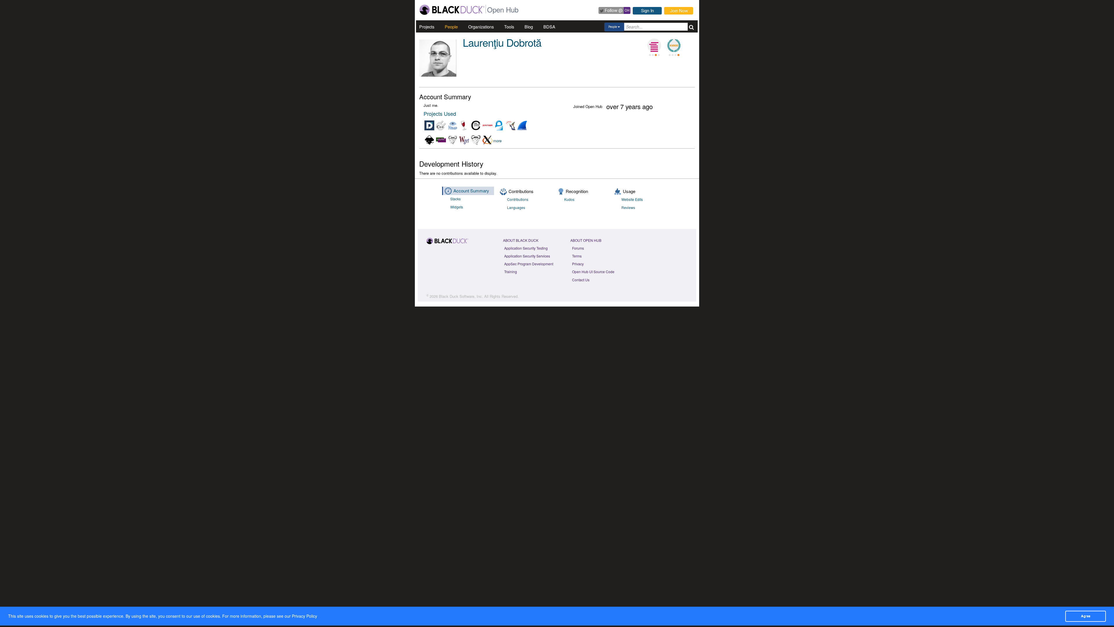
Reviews (628, 207)
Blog (529, 27)
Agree (1085, 616)
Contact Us (580, 279)
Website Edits (632, 199)
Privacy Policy (304, 616)
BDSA (549, 27)
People (451, 27)
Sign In (647, 10)
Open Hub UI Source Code (593, 271)
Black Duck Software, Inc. (461, 296)
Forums (578, 248)
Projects (426, 27)
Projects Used (440, 113)
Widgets (456, 206)
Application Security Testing (526, 248)
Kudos (569, 199)
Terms (577, 255)
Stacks (455, 198)
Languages (516, 207)
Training (510, 271)
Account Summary (471, 191)
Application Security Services (527, 255)
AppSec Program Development (528, 263)
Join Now (679, 10)
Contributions (517, 199)
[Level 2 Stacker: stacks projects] (654, 46)
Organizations (481, 27)
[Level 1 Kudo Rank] (674, 46)
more (497, 140)
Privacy (578, 263)
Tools (509, 27)
